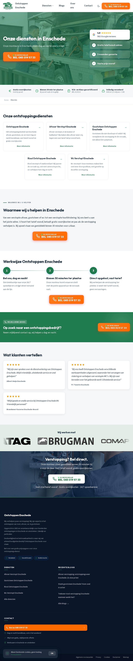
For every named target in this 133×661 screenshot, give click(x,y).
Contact (88, 5)
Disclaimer (116, 657)
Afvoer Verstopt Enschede (15, 574)
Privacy (98, 657)
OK (52, 653)
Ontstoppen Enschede (21, 5)
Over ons (72, 5)
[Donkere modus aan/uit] (98, 6)
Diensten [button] (46, 5)
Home (6, 100)
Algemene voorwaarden (84, 657)
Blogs (62, 5)
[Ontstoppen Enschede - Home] (8, 6)
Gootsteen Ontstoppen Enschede (18, 580)
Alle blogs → (63, 603)
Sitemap (126, 657)
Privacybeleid (16, 654)
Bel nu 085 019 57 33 (18, 627)
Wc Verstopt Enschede (13, 593)
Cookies (107, 657)
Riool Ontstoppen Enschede (16, 586)
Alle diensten (9, 599)
